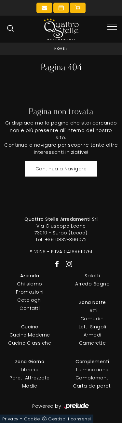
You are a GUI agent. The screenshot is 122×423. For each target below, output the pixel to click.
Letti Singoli (92, 327)
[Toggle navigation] (112, 27)
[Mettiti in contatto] (44, 8)
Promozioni (30, 292)
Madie (29, 386)
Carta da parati (92, 386)
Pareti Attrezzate (29, 378)
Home (59, 48)
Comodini (92, 318)
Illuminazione (92, 369)
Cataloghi (29, 300)
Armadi (93, 335)
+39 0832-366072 (66, 239)
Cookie (32, 419)
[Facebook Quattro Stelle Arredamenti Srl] (56, 263)
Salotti (92, 275)
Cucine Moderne (29, 335)
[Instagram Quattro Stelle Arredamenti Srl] (67, 263)
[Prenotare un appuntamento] (61, 8)
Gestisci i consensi (69, 419)
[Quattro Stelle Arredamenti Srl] (61, 29)
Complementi (92, 378)
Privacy (10, 419)
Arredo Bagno (92, 284)
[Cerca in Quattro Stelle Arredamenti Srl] (10, 28)
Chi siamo (29, 284)
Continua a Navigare (61, 168)
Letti (93, 310)
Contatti (30, 308)
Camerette (92, 343)
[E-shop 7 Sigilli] (78, 8)
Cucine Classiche (29, 343)
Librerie (29, 369)
